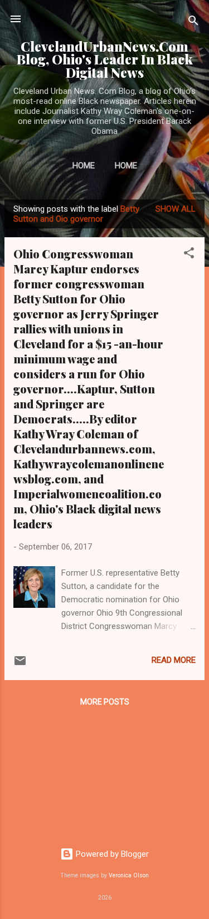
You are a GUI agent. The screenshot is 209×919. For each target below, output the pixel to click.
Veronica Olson (129, 875)
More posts (104, 701)
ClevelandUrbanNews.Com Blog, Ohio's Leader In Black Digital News (105, 59)
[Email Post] (20, 665)
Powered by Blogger (111, 854)
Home (83, 166)
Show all (175, 209)
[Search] (193, 22)
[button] (189, 254)
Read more (174, 660)
